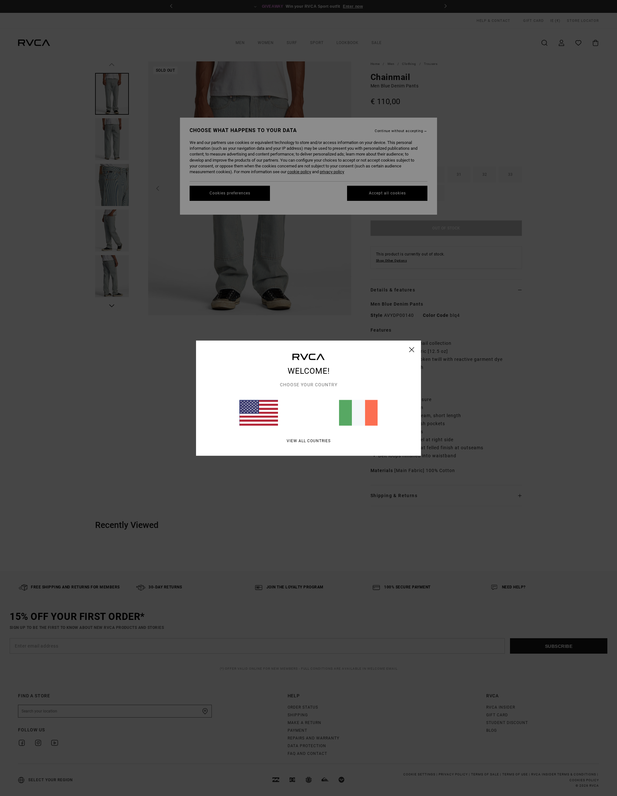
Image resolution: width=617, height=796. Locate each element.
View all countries (309, 440)
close (412, 349)
